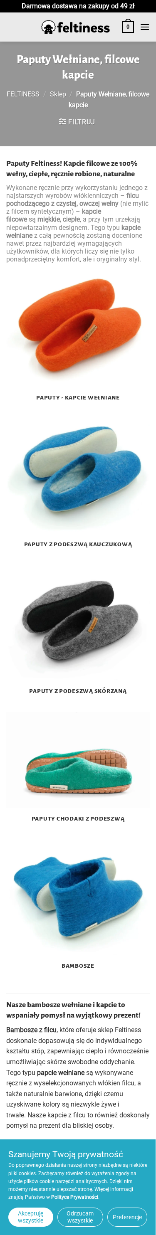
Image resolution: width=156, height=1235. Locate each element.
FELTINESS (23, 94)
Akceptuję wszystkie (30, 1217)
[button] (128, 27)
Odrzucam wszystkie (80, 1217)
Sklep (58, 94)
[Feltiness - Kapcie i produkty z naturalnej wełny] (75, 27)
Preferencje (127, 1217)
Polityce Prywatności (74, 1197)
